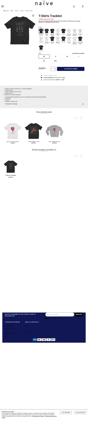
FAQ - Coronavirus (29, 331)
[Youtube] (47, 318)
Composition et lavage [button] (11, 104)
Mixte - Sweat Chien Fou (54, 142)
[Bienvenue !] (44, 3)
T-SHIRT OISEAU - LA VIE (33, 142)
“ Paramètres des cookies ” (38, 416)
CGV (6, 331)
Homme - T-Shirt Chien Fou (13, 142)
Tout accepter (80, 412)
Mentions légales (9, 326)
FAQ (26, 328)
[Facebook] (51, 318)
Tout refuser (66, 412)
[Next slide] (81, 118)
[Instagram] (56, 318)
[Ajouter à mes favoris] (33, 16)
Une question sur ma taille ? (78, 53)
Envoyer (79, 314)
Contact (27, 326)
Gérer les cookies (9, 328)
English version (28, 333)
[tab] (44, 104)
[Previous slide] (76, 118)
